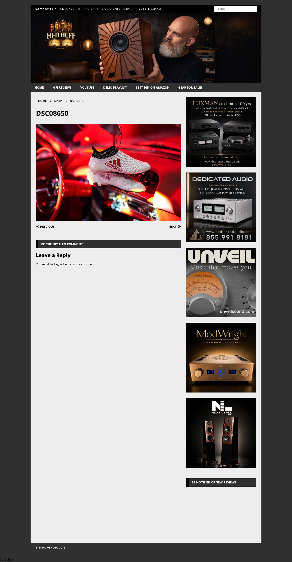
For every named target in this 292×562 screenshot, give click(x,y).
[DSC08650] (108, 218)
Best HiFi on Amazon (153, 87)
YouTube (87, 87)
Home (39, 87)
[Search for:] (235, 9)
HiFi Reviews (62, 87)
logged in (60, 264)
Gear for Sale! (190, 87)
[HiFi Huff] (146, 80)
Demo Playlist (115, 87)
